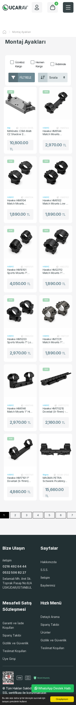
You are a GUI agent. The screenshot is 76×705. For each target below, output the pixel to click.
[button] (68, 7)
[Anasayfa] (4, 32)
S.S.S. (44, 570)
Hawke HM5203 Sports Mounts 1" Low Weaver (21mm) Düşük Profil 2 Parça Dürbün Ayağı (20, 341)
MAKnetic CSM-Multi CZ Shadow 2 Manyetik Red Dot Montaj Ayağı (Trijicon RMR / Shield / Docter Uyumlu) (20, 133)
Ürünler (46, 632)
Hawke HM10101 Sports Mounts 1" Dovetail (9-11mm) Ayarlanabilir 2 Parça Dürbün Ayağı (19, 271)
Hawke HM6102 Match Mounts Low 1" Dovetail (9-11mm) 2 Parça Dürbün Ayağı (55, 202)
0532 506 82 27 (14, 572)
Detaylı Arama (50, 617)
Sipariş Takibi (12, 635)
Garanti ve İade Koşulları (13, 625)
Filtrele (25, 77)
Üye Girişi (9, 659)
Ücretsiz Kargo (19, 64)
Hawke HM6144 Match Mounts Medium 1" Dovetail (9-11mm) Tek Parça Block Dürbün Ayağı (54, 133)
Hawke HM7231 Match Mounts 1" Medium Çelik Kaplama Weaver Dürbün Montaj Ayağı (55, 341)
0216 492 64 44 (14, 566)
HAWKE (46, 128)
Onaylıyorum (62, 699)
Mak (9, 128)
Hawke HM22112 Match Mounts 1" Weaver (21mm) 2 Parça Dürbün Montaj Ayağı (55, 271)
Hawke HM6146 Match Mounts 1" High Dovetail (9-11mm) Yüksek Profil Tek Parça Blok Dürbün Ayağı (20, 410)
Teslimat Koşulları (14, 651)
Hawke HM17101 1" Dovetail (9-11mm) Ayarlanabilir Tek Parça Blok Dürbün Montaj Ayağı (18, 479)
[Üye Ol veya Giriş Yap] (37, 7)
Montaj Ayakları (21, 32)
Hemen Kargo (40, 64)
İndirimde (61, 64)
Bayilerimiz (48, 585)
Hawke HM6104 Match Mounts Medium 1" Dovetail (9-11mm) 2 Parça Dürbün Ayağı (18, 202)
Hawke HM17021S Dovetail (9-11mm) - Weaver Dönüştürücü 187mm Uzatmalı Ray (55, 410)
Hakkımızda (49, 562)
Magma (45, 475)
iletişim (7, 560)
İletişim (45, 577)
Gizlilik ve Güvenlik (15, 643)
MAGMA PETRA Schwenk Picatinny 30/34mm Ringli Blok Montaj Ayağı (55, 479)
